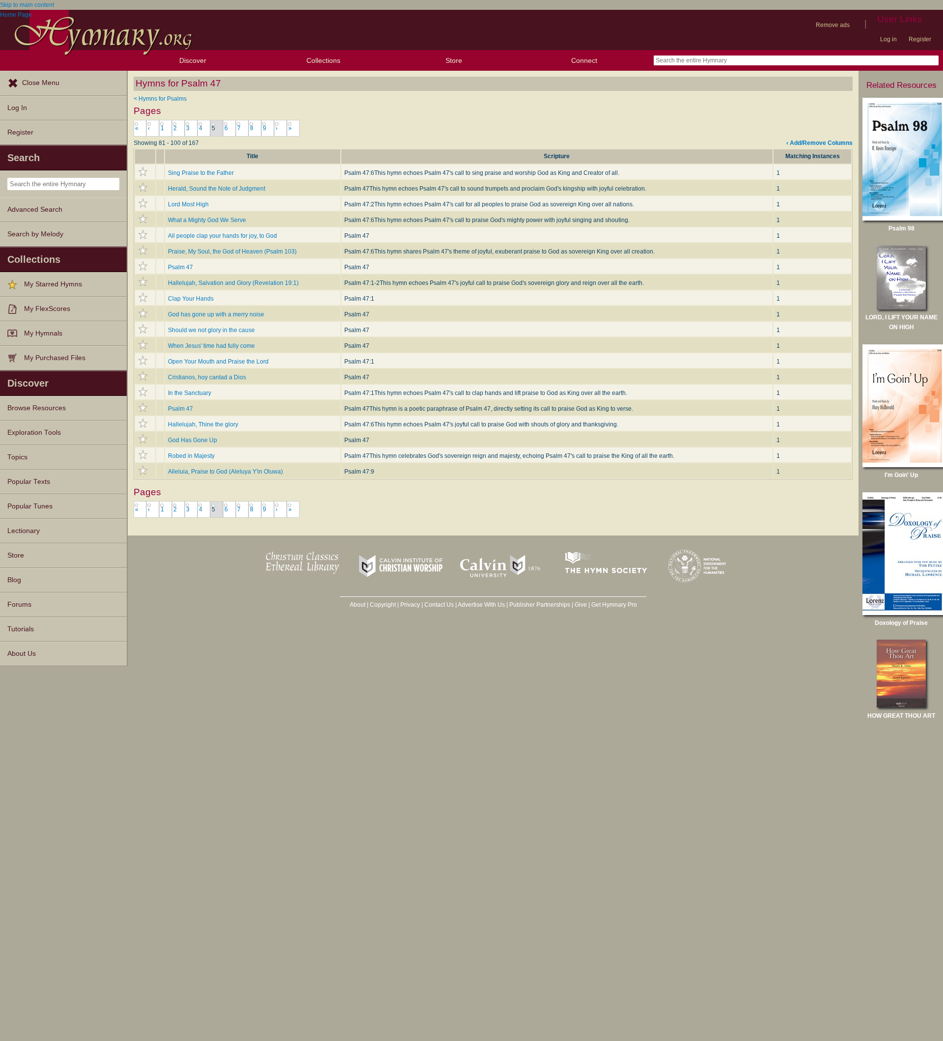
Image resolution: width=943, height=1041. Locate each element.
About (357, 604)
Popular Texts (28, 481)
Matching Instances (812, 156)
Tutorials (20, 629)
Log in (888, 39)
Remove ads (833, 25)
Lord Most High (188, 204)
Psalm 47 (180, 267)
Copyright (383, 604)
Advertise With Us (481, 604)
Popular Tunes (30, 506)
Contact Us (439, 604)
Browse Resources (36, 408)
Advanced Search (34, 209)
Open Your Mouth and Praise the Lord (218, 361)
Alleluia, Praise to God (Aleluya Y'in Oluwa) (225, 471)
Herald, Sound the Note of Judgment (216, 188)
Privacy (410, 604)
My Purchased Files (54, 358)
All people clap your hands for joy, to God (222, 235)
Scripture (557, 156)
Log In (17, 108)
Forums (19, 604)
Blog (14, 580)
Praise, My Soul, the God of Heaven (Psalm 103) (232, 251)
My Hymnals (43, 333)
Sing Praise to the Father (201, 172)
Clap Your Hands (191, 298)
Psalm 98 (901, 228)
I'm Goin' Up (901, 475)
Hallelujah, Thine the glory (203, 424)
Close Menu (40, 82)
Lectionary (23, 531)
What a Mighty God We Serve (207, 220)
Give (581, 604)
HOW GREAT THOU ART (901, 715)
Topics (17, 457)
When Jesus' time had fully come (211, 345)
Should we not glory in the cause (211, 330)
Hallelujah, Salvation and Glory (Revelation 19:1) (233, 283)
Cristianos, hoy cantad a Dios (207, 377)
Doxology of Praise (901, 622)
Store (453, 60)
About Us (21, 653)
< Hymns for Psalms (160, 98)
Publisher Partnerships (539, 604)
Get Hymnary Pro (614, 604)
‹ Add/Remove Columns (819, 143)
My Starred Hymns (53, 284)
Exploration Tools (34, 432)
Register (920, 39)
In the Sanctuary (189, 393)
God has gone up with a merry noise (216, 314)
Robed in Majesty (191, 455)
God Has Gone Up (192, 440)
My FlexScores (47, 308)
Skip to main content (27, 4)
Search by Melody (35, 234)
